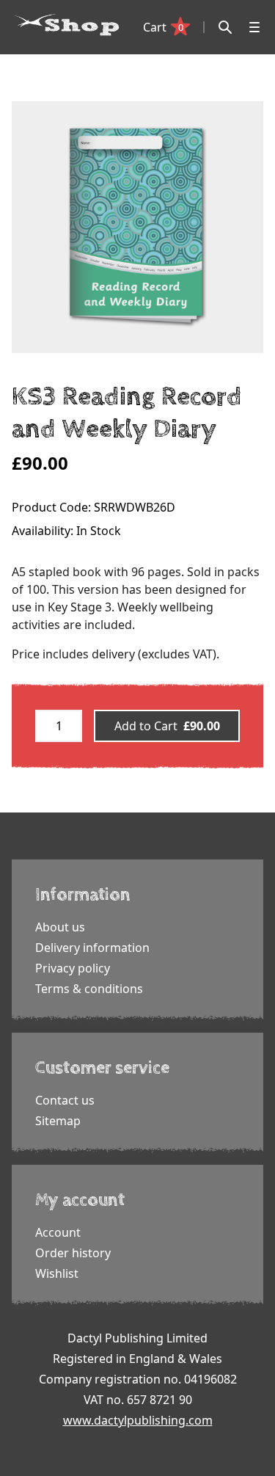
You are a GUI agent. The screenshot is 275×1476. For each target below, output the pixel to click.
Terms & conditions (89, 989)
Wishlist (56, 1273)
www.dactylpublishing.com (138, 1420)
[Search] (225, 27)
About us (60, 927)
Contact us (65, 1100)
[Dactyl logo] (67, 25)
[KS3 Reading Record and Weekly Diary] (137, 227)
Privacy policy (72, 968)
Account (58, 1232)
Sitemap (58, 1121)
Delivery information (92, 947)
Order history (73, 1253)
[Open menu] (254, 27)
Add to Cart (167, 726)
